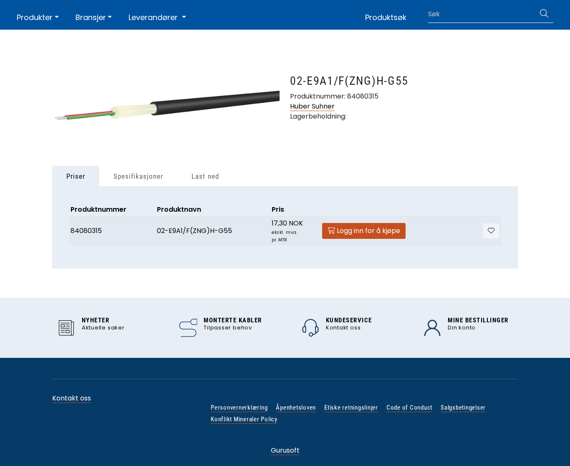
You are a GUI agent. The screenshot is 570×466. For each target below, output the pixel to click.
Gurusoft (285, 450)
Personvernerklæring (239, 407)
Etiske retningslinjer (351, 407)
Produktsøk (385, 17)
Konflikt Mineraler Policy (244, 419)
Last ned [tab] (205, 176)
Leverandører (154, 17)
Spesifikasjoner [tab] (138, 176)
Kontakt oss (71, 398)
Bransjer (91, 17)
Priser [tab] (75, 176)
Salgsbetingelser (463, 407)
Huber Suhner (312, 106)
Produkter (35, 17)
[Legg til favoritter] (491, 230)
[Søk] (544, 14)
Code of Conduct (409, 407)
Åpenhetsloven (296, 407)
